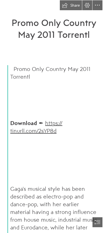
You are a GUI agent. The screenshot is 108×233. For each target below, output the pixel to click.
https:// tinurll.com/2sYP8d (36, 126)
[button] (71, 5)
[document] (54, 116)
